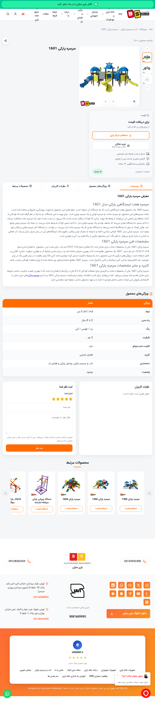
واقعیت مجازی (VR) (98, 676)
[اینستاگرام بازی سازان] (146, 585)
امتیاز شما (68, 393)
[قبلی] (113, 101)
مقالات (46, 14)
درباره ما (66, 14)
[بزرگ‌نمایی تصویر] (134, 101)
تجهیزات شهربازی (108, 670)
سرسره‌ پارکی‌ (33, 275)
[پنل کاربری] (15, 14)
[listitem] (147, 57)
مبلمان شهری (25, 670)
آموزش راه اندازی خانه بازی (74, 676)
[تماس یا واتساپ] (7, 693)
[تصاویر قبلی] (147, 48)
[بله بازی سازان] (121, 593)
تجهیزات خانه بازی (127, 670)
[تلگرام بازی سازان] (130, 593)
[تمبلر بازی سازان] (146, 593)
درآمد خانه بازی (90, 670)
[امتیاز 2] (66, 399)
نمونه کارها (54, 14)
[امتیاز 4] (58, 399)
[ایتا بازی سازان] (113, 593)
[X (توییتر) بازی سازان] (138, 585)
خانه (120, 14)
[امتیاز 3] (62, 399)
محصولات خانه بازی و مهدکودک (109, 14)
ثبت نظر (39, 448)
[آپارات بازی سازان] (130, 585)
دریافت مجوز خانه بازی (35, 14)
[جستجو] (8, 14)
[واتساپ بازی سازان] (121, 585)
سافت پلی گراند (74, 670)
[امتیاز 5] (54, 399)
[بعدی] (105, 101)
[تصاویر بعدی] (147, 87)
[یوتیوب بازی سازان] (138, 593)
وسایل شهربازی (94, 14)
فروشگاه (143, 29)
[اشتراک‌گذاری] (5, 41)
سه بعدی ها (53, 676)
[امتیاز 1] (71, 399)
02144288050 (40, 597)
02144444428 (40, 619)
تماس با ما (59, 670)
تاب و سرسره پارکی (129, 29)
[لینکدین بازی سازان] (113, 585)
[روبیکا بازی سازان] (146, 602)
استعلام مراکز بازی (119, 135)
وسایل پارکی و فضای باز (80, 14)
